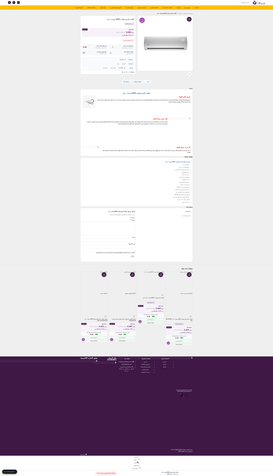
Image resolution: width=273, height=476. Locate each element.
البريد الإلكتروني (131, 244)
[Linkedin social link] (124, 72)
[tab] (147, 81)
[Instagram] (186, 395)
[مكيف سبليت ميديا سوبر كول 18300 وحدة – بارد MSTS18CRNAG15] (94, 282)
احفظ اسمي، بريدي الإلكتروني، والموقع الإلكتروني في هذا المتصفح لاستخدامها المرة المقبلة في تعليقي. (115, 252)
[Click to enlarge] (189, 74)
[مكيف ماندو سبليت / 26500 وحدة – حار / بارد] (150, 282)
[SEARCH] (18, 2)
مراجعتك (133, 220)
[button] (179, 344)
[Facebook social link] (130, 72)
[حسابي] (9, 2)
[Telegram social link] (122, 72)
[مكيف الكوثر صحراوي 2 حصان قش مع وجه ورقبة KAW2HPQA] (122, 282)
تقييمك (132, 217)
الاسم (133, 237)
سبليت (179, 13)
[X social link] (128, 72)
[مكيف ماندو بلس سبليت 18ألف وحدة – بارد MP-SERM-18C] (179, 282)
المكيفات (185, 13)
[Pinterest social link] (126, 72)
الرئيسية (191, 13)
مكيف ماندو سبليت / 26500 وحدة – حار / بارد (153, 297)
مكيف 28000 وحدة (122, 67)
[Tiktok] (182, 395)
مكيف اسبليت (113, 67)
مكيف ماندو (105, 67)
